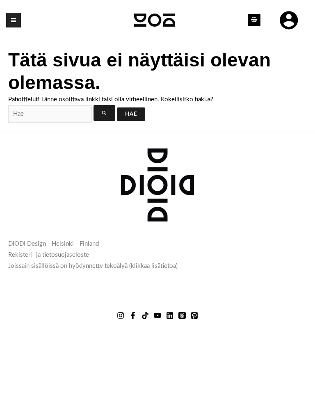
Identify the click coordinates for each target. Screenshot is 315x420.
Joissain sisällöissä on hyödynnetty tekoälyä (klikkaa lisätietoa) (93, 266)
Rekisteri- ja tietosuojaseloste (48, 255)
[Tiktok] (145, 315)
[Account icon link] (289, 20)
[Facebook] (133, 315)
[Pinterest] (194, 315)
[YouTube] (157, 315)
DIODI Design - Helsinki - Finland (53, 244)
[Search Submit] (104, 113)
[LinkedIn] (169, 315)
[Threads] (182, 315)
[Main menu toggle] (13, 20)
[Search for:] (62, 114)
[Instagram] (120, 315)
